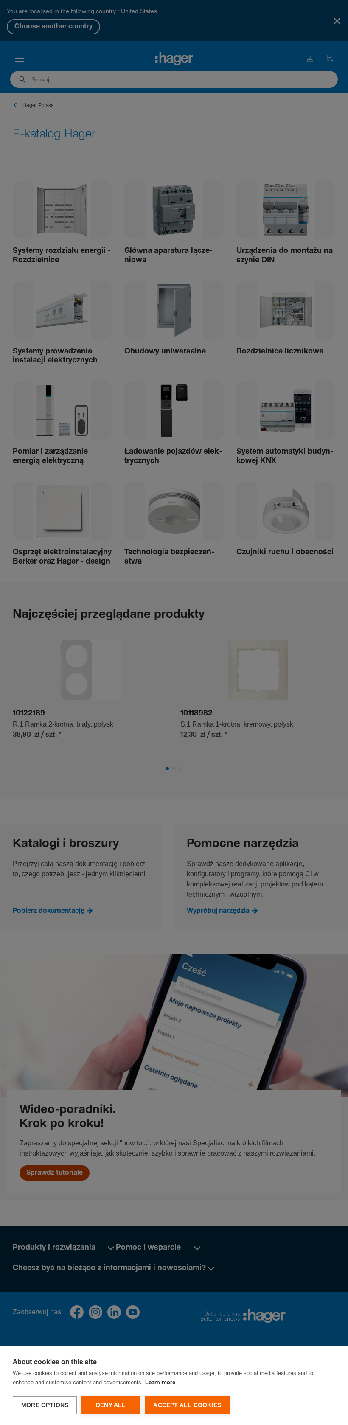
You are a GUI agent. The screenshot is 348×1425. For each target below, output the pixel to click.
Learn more (160, 1383)
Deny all (111, 1405)
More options (44, 1405)
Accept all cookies (187, 1405)
